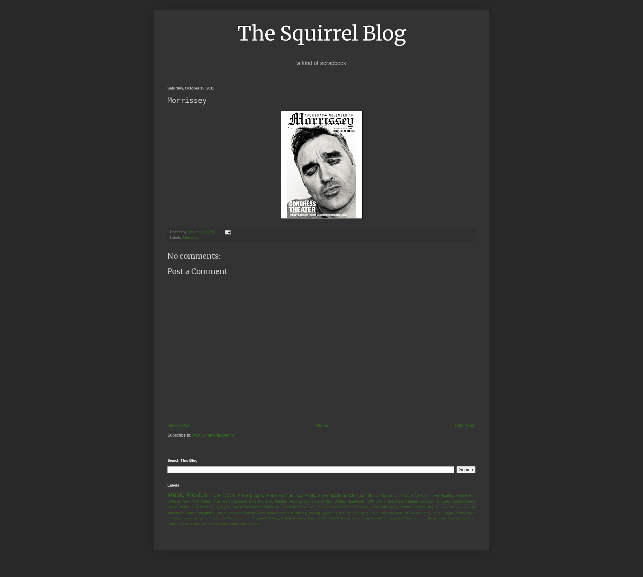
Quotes (281, 501)
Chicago (443, 501)
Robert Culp (210, 501)
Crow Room (266, 513)
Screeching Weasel (367, 518)
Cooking (458, 501)
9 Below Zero (460, 507)
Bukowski (396, 501)
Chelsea (356, 495)
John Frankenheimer (248, 507)
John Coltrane (379, 495)
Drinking (314, 513)
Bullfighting (206, 513)
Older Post (464, 425)
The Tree (447, 518)
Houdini (379, 513)
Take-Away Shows (395, 507)
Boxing (380, 501)
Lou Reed (324, 507)
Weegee (222, 524)
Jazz (299, 495)
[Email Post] (227, 232)
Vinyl (430, 507)
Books (425, 496)
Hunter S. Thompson (195, 507)
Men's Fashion (279, 495)
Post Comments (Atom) (213, 435)
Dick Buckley (297, 513)
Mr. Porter (342, 507)
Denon (281, 513)
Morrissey (191, 238)
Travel (216, 495)
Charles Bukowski (420, 501)
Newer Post (179, 425)
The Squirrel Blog (321, 33)
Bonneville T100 (361, 501)
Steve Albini (323, 501)
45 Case (442, 507)
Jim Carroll (411, 513)
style (256, 524)
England (337, 513)
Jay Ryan (222, 507)
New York (191, 501)
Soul (400, 518)
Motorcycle (275, 518)
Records (296, 501)
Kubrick (299, 507)
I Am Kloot (394, 513)
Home (322, 425)
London (244, 518)
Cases (220, 513)
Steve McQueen (332, 495)
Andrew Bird (465, 496)
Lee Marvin (228, 518)
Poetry (310, 495)
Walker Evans (190, 524)
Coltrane (249, 513)
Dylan (326, 513)
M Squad (259, 518)
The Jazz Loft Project (422, 518)
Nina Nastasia (296, 518)
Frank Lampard (234, 501)
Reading (447, 496)
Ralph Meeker (340, 518)
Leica (311, 507)
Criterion (174, 501)
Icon (252, 501)
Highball (366, 513)
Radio (374, 507)
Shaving (389, 518)
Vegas (460, 518)
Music (176, 494)
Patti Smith (360, 507)
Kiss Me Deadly (279, 507)
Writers (340, 501)
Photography (251, 495)
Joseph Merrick (453, 513)
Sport (308, 501)
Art (416, 496)
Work (229, 495)
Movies (197, 494)
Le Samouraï (208, 518)
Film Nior (351, 513)
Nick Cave (403, 495)
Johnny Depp (430, 513)
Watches (208, 524)
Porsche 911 (318, 518)
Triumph (418, 507)
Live (435, 496)
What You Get (241, 524)
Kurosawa (189, 518)
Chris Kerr (233, 513)
